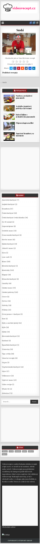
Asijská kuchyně (8, 204)
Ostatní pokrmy (8, 292)
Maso (4, 261)
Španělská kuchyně (9, 345)
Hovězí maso (7, 239)
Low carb (5, 257)
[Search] (37, 22)
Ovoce (4, 297)
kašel (24, 451)
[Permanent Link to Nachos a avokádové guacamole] (9, 99)
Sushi (20, 30)
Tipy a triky (6, 354)
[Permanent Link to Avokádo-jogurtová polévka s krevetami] (9, 108)
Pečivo (4, 301)
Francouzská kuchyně (10, 235)
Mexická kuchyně (8, 266)
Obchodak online (8, 527)
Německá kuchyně (9, 279)
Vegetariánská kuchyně (11, 367)
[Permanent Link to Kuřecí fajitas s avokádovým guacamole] (9, 117)
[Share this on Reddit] (22, 68)
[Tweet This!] (11, 68)
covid (11, 451)
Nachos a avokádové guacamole (24, 97)
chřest (4, 451)
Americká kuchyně (9, 200)
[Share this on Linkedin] (33, 68)
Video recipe (7, 384)
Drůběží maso (7, 231)
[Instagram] (34, 22)
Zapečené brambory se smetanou (25, 134)
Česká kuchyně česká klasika (13, 218)
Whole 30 (5, 389)
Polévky (5, 305)
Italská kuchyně (8, 244)
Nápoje (4, 275)
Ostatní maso (7, 288)
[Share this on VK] (26, 68)
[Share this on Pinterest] (18, 68)
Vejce (4, 371)
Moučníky (6, 270)
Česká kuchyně (8, 213)
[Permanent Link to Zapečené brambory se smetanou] (9, 136)
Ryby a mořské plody (10, 323)
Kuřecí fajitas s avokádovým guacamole (25, 115)
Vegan (4, 362)
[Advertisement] (21, 16)
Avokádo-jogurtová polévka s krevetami (24, 107)
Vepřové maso (7, 380)
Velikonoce (6, 376)
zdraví (31, 451)
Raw (3, 319)
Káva (4, 253)
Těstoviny (6, 349)
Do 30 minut (7, 222)
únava (4, 454)
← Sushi (3, 82)
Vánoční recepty (8, 358)
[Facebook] (30, 22)
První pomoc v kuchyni (11, 314)
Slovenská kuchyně (9, 336)
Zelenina (5, 393)
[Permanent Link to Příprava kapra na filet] (9, 126)
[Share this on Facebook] (14, 68)
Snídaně (5, 341)
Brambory (6, 209)
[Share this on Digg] (30, 68)
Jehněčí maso (7, 248)
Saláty (4, 332)
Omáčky (5, 283)
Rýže (4, 327)
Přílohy (5, 310)
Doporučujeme (7, 226)
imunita (18, 451)
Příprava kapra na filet (24, 123)
